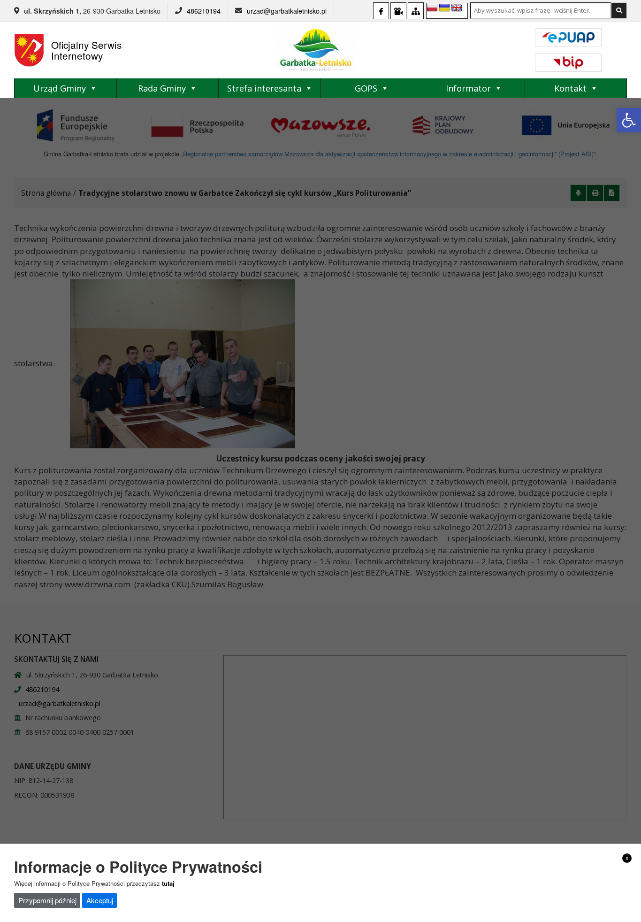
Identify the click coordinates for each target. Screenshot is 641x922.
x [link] (627, 857)
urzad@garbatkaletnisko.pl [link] (287, 10)
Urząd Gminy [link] (59, 88)
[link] (629, 120)
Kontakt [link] (570, 88)
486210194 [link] (204, 10)
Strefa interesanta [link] (264, 88)
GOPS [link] (366, 88)
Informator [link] (468, 88)
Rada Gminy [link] (162, 88)
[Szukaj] (619, 10)
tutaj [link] (168, 883)
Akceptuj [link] (99, 900)
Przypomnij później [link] (47, 900)
